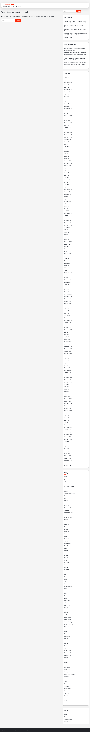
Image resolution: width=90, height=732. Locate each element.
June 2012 (66, 258)
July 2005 (66, 444)
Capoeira (66, 510)
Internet (66, 579)
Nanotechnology (68, 622)
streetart (66, 676)
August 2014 (67, 201)
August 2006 (67, 413)
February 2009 (67, 341)
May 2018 (66, 149)
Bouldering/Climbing (69, 507)
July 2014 (66, 203)
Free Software (67, 543)
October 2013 (67, 222)
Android (66, 484)
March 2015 (67, 187)
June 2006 (66, 417)
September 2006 (68, 410)
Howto (66, 572)
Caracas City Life (68, 512)
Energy (66, 534)
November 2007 (68, 377)
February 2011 (68, 294)
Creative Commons (69, 522)
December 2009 (68, 325)
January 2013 (67, 244)
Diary (65, 527)
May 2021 (66, 125)
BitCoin (66, 500)
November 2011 (68, 275)
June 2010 (66, 310)
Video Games (67, 691)
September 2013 (68, 225)
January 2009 (67, 344)
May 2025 (66, 87)
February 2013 (68, 241)
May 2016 (66, 175)
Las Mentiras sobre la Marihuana (78, 62)
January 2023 (67, 111)
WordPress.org (67, 721)
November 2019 (68, 137)
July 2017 (66, 153)
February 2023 (68, 108)
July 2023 (66, 101)
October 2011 (67, 277)
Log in (65, 714)
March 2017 (67, 158)
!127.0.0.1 (66, 477)
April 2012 (67, 263)
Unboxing (66, 686)
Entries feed (67, 716)
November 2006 (68, 406)
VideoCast (66, 693)
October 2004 (67, 465)
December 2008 (68, 346)
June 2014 (66, 206)
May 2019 (66, 144)
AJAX (65, 481)
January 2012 (67, 270)
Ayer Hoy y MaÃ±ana (69, 493)
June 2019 (66, 142)
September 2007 (68, 382)
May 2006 (66, 420)
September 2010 (68, 303)
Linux (65, 588)
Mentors (66, 598)
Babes (65, 496)
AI (64, 479)
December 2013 (68, 218)
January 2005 (67, 458)
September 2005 (68, 439)
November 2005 (68, 434)
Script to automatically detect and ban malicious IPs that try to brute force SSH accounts (75, 54)
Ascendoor (25, 730)
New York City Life (69, 624)
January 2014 (67, 215)
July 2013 (66, 230)
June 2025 (66, 84)
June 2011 (66, 284)
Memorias (66, 595)
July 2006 (66, 415)
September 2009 (68, 329)
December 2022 (68, 113)
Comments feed (68, 719)
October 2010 (67, 301)
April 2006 (66, 422)
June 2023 (66, 104)
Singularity (67, 669)
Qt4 (65, 648)
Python (66, 645)
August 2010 (67, 306)
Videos (66, 695)
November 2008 (68, 349)
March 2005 (67, 453)
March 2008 (67, 368)
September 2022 (68, 118)
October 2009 (67, 327)
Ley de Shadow (68, 586)
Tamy (65, 679)
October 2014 (67, 196)
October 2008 (67, 351)
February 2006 (67, 427)
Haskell (66, 567)
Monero (66, 607)
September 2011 (68, 280)
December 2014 (68, 194)
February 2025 (68, 89)
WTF (65, 700)
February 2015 (68, 189)
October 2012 (67, 251)
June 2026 (66, 77)
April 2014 (67, 211)
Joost (65, 584)
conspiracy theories (69, 517)
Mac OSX (66, 591)
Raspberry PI (67, 655)
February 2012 (68, 268)
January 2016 (67, 180)
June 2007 (66, 389)
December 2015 (68, 182)
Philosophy (67, 636)
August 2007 (67, 384)
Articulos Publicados (69, 486)
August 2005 (67, 441)
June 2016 (66, 173)
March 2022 (67, 120)
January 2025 (67, 92)
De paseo (66, 524)
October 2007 (67, 379)
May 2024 (66, 96)
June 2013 (66, 232)
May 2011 (66, 287)
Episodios (66, 538)
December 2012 (68, 246)
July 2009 (66, 332)
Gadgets (66, 550)
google (65, 560)
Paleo (65, 634)
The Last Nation (68, 37)
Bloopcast (66, 505)
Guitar (65, 565)
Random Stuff (67, 653)
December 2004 (68, 460)
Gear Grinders (67, 553)
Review (66, 657)
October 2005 (67, 437)
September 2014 (68, 199)
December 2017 (68, 151)
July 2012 (66, 256)
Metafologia (67, 600)
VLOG (65, 698)
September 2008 (68, 353)
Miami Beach (67, 605)
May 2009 (66, 334)
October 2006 (67, 408)
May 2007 (66, 391)
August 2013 (67, 227)
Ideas (65, 576)
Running (66, 662)
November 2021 (68, 123)
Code (65, 515)
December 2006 (68, 403)
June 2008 (66, 360)
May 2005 (66, 448)
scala (65, 664)
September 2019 (68, 139)
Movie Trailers (67, 610)
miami (65, 603)
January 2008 (67, 372)
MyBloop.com (67, 619)
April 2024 (67, 99)
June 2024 (66, 94)
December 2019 (68, 134)
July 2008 (66, 358)
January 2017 (67, 161)
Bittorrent (66, 503)
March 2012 (67, 265)
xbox (65, 703)
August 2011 (67, 282)
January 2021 (67, 127)
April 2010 (67, 315)
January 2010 (67, 322)
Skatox (66, 48)
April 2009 (66, 337)
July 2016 (66, 170)
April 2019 (67, 146)
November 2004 (68, 463)
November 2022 (68, 115)
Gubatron (66, 562)
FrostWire (66, 546)
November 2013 (68, 220)
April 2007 (67, 394)
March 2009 (67, 339)
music (65, 615)
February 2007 (68, 398)
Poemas (66, 643)
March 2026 (67, 80)
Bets (65, 498)
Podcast (66, 641)
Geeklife (66, 555)
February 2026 (68, 82)
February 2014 (68, 213)
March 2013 (67, 239)
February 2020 (68, 132)
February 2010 (68, 320)
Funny (66, 548)
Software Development (70, 674)
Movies (66, 612)
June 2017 (66, 156)
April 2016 (67, 177)
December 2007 (68, 375)
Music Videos (67, 617)
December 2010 (68, 296)
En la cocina (67, 531)
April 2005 (66, 451)
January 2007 (67, 401)
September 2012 (68, 253)
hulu (65, 574)
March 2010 (67, 318)
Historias (66, 569)
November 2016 (68, 165)
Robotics (66, 660)
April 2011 (67, 289)
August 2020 (67, 130)
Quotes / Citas (67, 650)
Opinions (66, 626)
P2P (65, 629)
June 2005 (66, 446)
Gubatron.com (8, 5)
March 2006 (67, 425)
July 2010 (66, 308)
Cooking (66, 519)
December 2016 (68, 163)
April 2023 (67, 106)
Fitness (66, 541)
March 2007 (67, 396)
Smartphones (67, 672)
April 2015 (67, 184)
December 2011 (68, 272)
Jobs (65, 581)
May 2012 (66, 261)
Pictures (66, 638)
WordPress (35, 730)
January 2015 (67, 192)
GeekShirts (67, 557)
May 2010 (66, 313)
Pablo (65, 631)
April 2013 (67, 237)
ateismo (66, 488)
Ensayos (66, 536)
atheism (66, 491)
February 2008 (67, 370)
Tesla (65, 681)
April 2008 (66, 365)
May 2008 (66, 363)
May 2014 (66, 208)
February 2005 (67, 456)
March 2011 (67, 291)
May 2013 (66, 234)
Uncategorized (67, 688)
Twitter (66, 683)
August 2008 (67, 356)
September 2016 (68, 168)
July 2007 (66, 387)
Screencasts (67, 667)
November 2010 (68, 299)
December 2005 (68, 432)
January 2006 (67, 429)
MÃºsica (66, 593)
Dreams (66, 529)
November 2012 (68, 249)
